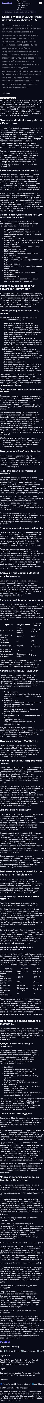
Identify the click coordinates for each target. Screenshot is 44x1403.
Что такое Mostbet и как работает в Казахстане (21, 100)
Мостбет (29, 501)
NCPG (40, 1351)
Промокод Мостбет (21, 8)
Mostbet (33, 151)
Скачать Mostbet (7, 1373)
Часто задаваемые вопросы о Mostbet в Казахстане (21, 114)
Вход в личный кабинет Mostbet (14, 105)
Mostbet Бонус (23, 5)
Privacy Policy (14, 1360)
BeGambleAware (28, 1351)
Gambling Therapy (12, 1351)
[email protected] (24, 1384)
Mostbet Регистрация (24, 1373)
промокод (15, 1234)
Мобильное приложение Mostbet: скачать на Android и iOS (19, 110)
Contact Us (23, 1364)
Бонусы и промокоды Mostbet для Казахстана (19, 106)
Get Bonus (6, 93)
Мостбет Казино (24, 3)
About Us (4, 1360)
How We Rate (30, 1362)
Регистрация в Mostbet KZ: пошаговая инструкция (22, 102)
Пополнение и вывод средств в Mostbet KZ (21, 112)
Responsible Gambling (9, 1364)
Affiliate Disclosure (17, 1362)
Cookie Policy (25, 1360)
